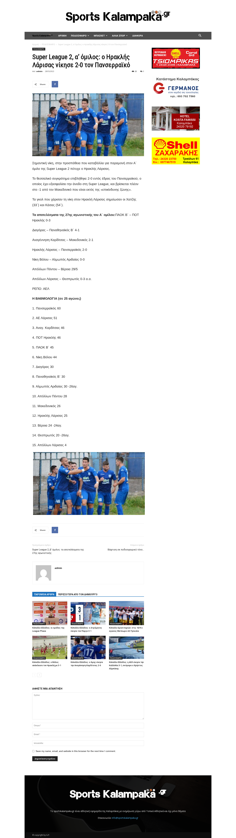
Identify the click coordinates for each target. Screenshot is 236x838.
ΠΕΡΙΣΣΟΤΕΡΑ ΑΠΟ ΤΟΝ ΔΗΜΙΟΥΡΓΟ (77, 594)
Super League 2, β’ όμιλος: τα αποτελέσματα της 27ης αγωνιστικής (58, 551)
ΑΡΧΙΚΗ (62, 35)
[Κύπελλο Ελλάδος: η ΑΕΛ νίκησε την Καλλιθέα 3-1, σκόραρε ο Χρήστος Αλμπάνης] (126, 647)
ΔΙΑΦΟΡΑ (137, 35)
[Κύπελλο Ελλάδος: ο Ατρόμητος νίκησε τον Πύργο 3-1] (88, 613)
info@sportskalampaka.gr (125, 817)
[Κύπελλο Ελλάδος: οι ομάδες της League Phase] (49, 613)
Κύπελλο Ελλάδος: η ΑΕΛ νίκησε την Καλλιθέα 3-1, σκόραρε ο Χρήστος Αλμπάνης (126, 665)
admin (39, 71)
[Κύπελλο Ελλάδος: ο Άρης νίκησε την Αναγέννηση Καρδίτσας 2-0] (88, 647)
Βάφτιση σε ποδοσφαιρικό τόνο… (126, 549)
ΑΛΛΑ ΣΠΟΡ (118, 35)
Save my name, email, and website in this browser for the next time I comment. (76, 751)
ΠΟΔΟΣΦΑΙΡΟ (79, 35)
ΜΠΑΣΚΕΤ (99, 35)
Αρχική (35, 44)
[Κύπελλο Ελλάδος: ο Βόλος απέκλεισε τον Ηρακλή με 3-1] (49, 647)
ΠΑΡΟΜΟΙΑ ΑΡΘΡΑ (44, 594)
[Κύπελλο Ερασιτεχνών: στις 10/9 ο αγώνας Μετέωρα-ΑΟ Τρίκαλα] (126, 613)
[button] (200, 35)
